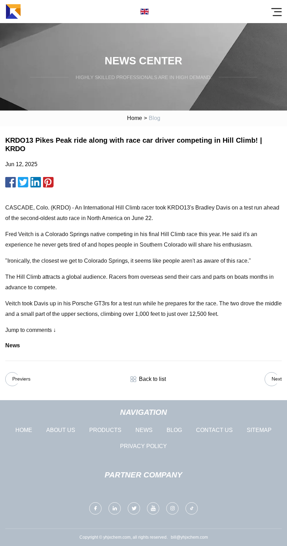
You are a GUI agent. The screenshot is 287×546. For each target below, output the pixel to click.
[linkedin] (114, 508)
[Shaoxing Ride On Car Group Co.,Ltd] (13, 11)
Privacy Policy (143, 446)
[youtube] (153, 508)
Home (134, 118)
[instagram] (172, 508)
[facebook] (95, 508)
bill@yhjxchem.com (189, 537)
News (144, 430)
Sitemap (259, 430)
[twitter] (134, 508)
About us (60, 430)
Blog (174, 430)
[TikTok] (192, 508)
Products (105, 430)
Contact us (214, 430)
